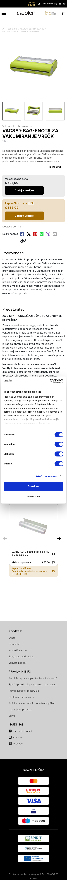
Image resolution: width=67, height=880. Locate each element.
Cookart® (13, 29)
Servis (12, 716)
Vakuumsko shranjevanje (32, 29)
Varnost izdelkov (17, 663)
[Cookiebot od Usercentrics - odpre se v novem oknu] (49, 381)
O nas (12, 638)
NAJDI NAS (16, 724)
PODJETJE (15, 631)
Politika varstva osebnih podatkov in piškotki (32, 703)
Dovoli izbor (33, 496)
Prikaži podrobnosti (46, 476)
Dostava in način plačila (21, 697)
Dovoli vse (33, 486)
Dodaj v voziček (24, 215)
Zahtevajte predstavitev (21, 656)
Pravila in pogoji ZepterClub (24, 691)
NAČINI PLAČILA (33, 770)
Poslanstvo (14, 644)
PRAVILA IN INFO (20, 671)
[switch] (59, 444)
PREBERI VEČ (55, 167)
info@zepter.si (34, 874)
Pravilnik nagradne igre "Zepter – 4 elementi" (33, 678)
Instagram (18, 743)
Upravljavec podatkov (20, 709)
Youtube (17, 737)
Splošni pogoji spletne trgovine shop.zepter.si (33, 684)
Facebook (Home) (22, 731)
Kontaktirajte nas (18, 650)
